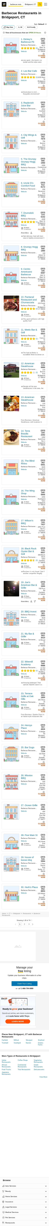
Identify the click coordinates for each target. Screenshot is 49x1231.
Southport (17, 1043)
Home (4, 913)
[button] (45, 4)
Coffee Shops (23, 1060)
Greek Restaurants (38, 1066)
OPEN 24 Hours (35, 33)
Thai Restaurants (24, 1069)
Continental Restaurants (22, 1066)
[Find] (40, 4)
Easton (28, 1043)
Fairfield (5, 1040)
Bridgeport (16, 913)
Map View (9, 27)
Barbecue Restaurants (29, 45)
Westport (29, 1040)
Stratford (41, 1040)
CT (10, 913)
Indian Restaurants (6, 1061)
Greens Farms (40, 1044)
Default (41, 24)
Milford (16, 1040)
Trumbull (5, 1043)
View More (43, 1077)
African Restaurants (6, 1066)
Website (24, 51)
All (21, 27)
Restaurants (27, 913)
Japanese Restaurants (6, 1073)
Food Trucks (6, 1069)
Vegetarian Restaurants (38, 1061)
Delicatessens (39, 1069)
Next (32, 924)
